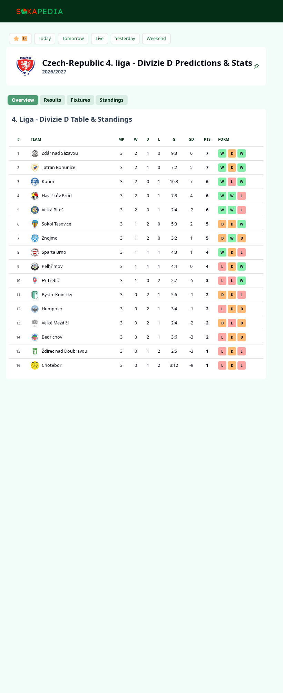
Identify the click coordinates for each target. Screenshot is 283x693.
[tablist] (67, 100)
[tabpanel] (136, 244)
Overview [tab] (23, 100)
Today (45, 38)
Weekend (156, 38)
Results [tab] (52, 100)
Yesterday (125, 38)
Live (100, 38)
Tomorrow (73, 38)
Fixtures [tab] (80, 100)
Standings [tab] (112, 100)
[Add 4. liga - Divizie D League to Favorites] (256, 66)
